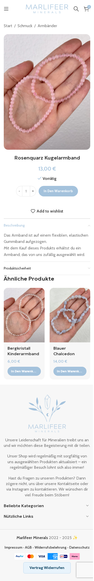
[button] (24, 371)
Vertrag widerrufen (47, 567)
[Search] (76, 9)
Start (8, 25)
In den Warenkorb (58, 191)
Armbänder (47, 25)
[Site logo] (47, 8)
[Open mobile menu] (6, 9)
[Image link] (47, 412)
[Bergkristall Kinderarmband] (24, 315)
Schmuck (25, 25)
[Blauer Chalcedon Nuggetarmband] (70, 315)
